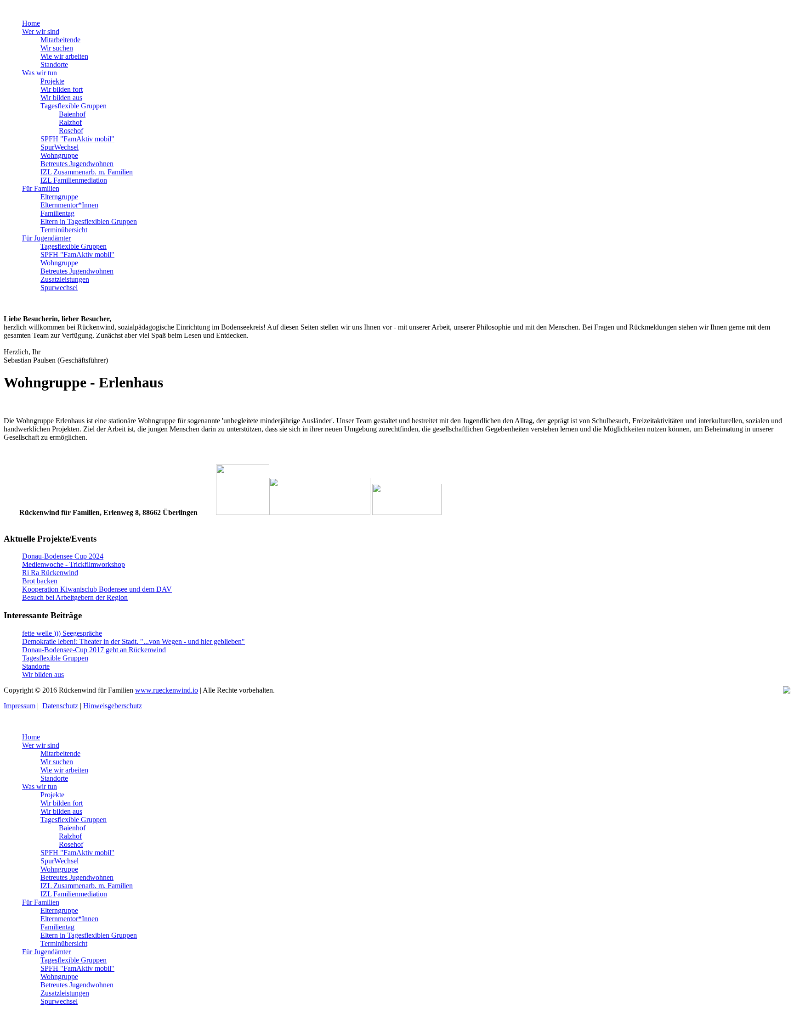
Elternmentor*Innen (69, 205)
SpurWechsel (59, 147)
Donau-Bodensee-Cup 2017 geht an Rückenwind (94, 650)
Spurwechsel (59, 287)
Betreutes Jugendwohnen (76, 164)
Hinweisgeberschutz (112, 706)
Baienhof (72, 114)
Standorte (54, 64)
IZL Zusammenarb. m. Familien (86, 172)
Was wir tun (39, 73)
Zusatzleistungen (64, 279)
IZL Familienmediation (73, 180)
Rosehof (71, 130)
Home (31, 23)
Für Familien (40, 188)
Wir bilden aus (61, 97)
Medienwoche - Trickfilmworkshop (73, 564)
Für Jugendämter (46, 238)
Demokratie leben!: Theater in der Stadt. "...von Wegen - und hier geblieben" (133, 641)
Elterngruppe (59, 197)
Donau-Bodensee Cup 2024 (62, 556)
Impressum (19, 706)
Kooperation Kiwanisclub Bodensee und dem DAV (97, 589)
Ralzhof (70, 122)
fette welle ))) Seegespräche (62, 633)
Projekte (52, 81)
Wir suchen (56, 48)
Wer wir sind (40, 31)
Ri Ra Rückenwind (50, 572)
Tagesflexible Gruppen (73, 106)
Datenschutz (60, 706)
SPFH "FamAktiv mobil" (77, 139)
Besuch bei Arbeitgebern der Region (75, 597)
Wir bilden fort (61, 89)
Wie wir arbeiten (64, 56)
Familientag (57, 213)
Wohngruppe (59, 155)
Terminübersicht (63, 230)
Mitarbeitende (60, 40)
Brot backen (39, 581)
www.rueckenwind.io (166, 690)
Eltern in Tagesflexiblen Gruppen (88, 221)
